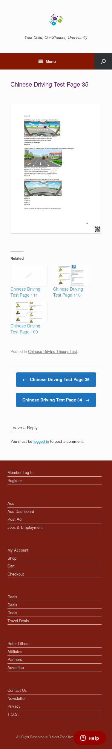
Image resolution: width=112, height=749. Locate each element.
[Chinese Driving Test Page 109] (28, 312)
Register (14, 480)
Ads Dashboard (20, 511)
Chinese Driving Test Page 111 (25, 292)
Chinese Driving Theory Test (52, 351)
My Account (17, 550)
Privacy (14, 706)
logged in (41, 441)
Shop (11, 558)
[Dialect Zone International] (56, 19)
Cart (11, 566)
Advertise (15, 667)
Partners (14, 659)
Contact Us (17, 690)
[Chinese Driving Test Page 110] (71, 275)
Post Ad (14, 519)
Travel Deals (18, 620)
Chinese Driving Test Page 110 (68, 292)
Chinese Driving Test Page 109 (25, 329)
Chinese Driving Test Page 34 (56, 400)
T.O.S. (13, 714)
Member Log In (20, 472)
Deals (12, 596)
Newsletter (16, 698)
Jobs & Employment (25, 527)
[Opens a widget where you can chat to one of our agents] (89, 738)
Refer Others (18, 643)
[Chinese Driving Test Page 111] (28, 275)
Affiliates (14, 651)
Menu (51, 61)
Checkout (15, 574)
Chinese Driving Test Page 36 (56, 379)
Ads (10, 503)
